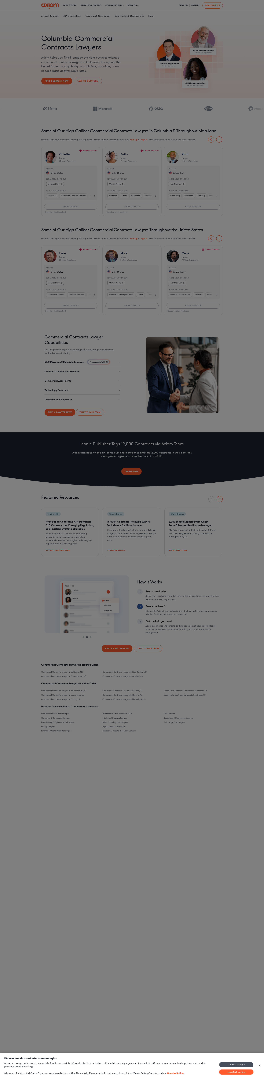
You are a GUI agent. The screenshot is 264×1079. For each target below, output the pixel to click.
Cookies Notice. (175, 1073)
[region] (132, 1066)
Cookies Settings (236, 1064)
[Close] (260, 1065)
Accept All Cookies (236, 1071)
